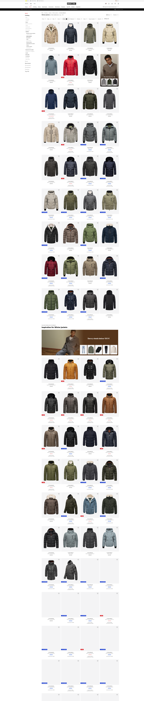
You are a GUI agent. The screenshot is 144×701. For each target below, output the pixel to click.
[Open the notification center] (112, 4)
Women (26, 3)
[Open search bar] (103, 6)
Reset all (107, 18)
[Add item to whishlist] (59, 23)
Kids (34, 3)
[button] (109, 15)
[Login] (109, 3)
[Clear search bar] (118, 6)
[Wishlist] (115, 3)
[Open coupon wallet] (105, 3)
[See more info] (51, 52)
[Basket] (118, 3)
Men (31, 3)
